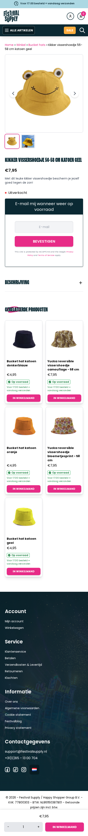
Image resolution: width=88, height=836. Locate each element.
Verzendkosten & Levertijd (23, 665)
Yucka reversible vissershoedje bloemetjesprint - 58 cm (63, 454)
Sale (69, 30)
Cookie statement (18, 715)
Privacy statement (18, 728)
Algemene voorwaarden (22, 708)
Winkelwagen (14, 628)
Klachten (11, 678)
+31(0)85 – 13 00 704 (21, 758)
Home (9, 45)
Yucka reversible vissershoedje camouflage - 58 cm (63, 365)
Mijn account (14, 621)
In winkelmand (24, 398)
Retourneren (14, 671)
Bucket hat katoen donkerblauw (21, 363)
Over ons (11, 702)
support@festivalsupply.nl (26, 751)
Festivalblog (13, 721)
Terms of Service (46, 255)
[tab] (44, 282)
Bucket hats (36, 45)
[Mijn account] (70, 16)
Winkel (21, 45)
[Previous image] (13, 93)
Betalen (10, 658)
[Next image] (75, 93)
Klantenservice (15, 652)
